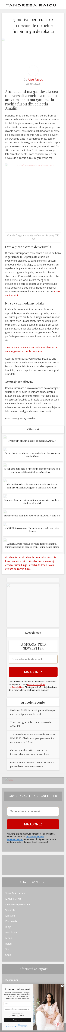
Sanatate (10, 910)
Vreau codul (17, 1020)
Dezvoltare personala (17, 904)
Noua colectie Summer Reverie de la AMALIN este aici (32, 515)
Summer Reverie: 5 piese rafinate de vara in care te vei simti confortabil (32, 501)
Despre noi (11, 980)
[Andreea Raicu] (31, 4)
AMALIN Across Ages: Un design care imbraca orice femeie (32, 530)
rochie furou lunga (17, 565)
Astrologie (11, 932)
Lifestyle (10, 915)
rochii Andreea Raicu (42, 565)
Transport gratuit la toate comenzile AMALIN (32, 440)
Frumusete (11, 921)
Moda (8, 938)
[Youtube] (6, 869)
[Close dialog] (62, 985)
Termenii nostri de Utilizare (21, 1026)
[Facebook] (6, 863)
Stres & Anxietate (15, 893)
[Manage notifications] (58, 1024)
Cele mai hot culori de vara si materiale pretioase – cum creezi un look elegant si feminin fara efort (32, 486)
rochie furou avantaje (43, 561)
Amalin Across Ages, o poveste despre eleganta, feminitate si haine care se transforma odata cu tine (32, 545)
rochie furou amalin (35, 557)
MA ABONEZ (33, 672)
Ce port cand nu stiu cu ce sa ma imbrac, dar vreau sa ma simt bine (32, 455)
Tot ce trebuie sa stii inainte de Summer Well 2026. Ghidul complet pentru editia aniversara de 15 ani (33, 738)
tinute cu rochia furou (19, 568)
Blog (8, 926)
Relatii (8, 943)
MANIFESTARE (13, 898)
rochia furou (14, 557)
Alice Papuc (35, 79)
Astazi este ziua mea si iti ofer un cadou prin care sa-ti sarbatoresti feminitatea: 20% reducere (32, 470)
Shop (8, 954)
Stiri (7, 949)
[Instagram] (6, 858)
